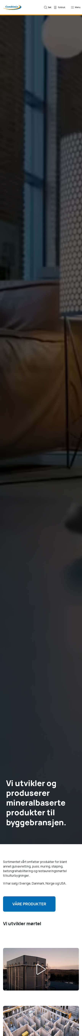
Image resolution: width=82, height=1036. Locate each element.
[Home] (12, 7)
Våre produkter (29, 903)
